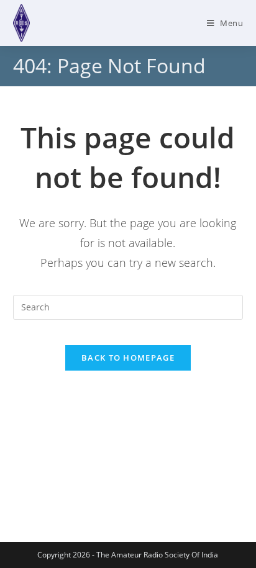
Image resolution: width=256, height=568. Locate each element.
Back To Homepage (128, 357)
